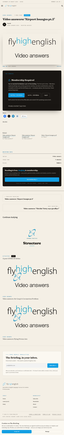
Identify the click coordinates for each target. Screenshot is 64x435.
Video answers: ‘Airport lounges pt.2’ (28, 136)
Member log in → (56, 1)
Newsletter (36, 401)
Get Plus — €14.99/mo (16, 95)
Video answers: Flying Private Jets (15, 339)
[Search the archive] (62, 5)
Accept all (16, 431)
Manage (47, 431)
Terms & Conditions (35, 414)
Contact (35, 407)
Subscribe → (52, 365)
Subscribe (35, 399)
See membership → (32, 179)
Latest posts (6, 401)
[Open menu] (2, 6)
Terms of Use (46, 414)
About (34, 404)
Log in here (23, 106)
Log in (46, 95)
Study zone (28, 88)
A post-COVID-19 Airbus (11, 259)
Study (4, 404)
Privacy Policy (56, 414)
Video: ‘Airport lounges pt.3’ (49, 135)
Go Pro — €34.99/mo (33, 95)
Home (4, 399)
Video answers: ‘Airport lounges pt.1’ (9, 136)
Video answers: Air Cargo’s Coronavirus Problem (20, 299)
